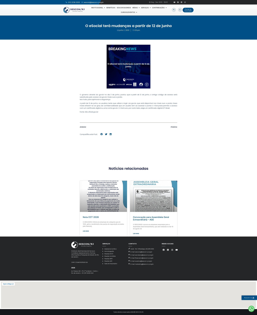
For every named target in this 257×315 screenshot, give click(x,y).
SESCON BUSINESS (124, 8)
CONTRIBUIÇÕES (158, 8)
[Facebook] (177, 2)
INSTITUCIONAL (97, 8)
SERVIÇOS (145, 8)
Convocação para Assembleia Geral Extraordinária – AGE (151, 218)
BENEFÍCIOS (110, 8)
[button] (174, 10)
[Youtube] (174, 2)
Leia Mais (86, 231)
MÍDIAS (135, 8)
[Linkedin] (181, 2)
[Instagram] (185, 2)
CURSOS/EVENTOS (128, 12)
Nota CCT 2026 (91, 217)
